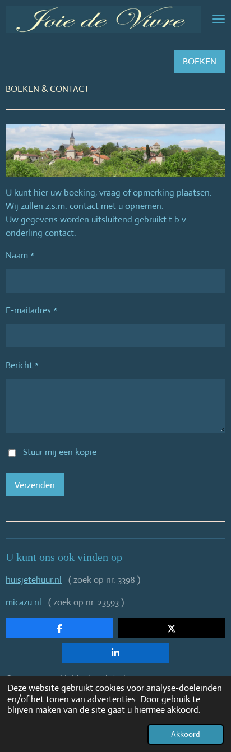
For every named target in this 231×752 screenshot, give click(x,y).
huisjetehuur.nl (34, 580)
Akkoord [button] (185, 734)
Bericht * (22, 365)
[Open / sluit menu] (218, 19)
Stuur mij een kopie (59, 452)
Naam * (20, 255)
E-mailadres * (31, 310)
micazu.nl (23, 602)
